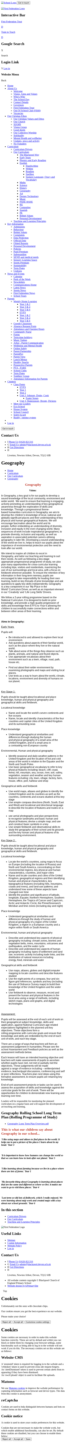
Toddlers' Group (21, 376)
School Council (21, 412)
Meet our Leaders (22, 403)
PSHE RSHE (26, 202)
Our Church (19, 121)
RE (21, 204)
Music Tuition (20, 340)
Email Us (14, 444)
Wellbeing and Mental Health (28, 345)
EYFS (23, 312)
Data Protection (21, 237)
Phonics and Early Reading (33, 160)
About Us (12, 88)
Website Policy (14, 1245)
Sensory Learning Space (25, 260)
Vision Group (20, 127)
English (23, 163)
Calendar (18, 276)
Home (10, 85)
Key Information (15, 224)
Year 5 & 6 (25, 309)
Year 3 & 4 (25, 307)
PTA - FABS (20, 367)
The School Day (21, 99)
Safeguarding (20, 254)
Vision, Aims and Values (25, 94)
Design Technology (29, 196)
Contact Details (21, 102)
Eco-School (19, 406)
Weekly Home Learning (25, 301)
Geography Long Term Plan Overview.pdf (28, 1123)
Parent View (19, 356)
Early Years (25, 157)
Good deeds (19, 130)
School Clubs (20, 370)
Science (23, 185)
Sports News (20, 290)
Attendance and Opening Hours (29, 329)
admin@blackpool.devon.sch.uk (35, 444)
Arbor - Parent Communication (29, 343)
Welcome (18, 91)
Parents (10, 298)
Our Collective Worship (25, 132)
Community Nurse (22, 332)
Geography (25, 190)
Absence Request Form (25, 326)
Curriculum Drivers (23, 149)
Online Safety (20, 348)
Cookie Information (16, 1243)
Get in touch (23, 3)
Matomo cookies (17, 1388)
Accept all (18, 1322)
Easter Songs (32, 398)
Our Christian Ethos (17, 116)
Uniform (18, 271)
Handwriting (32, 166)
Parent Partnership (22, 351)
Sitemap (11, 1240)
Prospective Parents (23, 365)
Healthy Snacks (21, 362)
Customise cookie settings (37, 1322)
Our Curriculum (21, 152)
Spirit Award (20, 415)
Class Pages (19, 384)
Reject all (6, 1322)
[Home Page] (9, 2)
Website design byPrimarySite (22, 1285)
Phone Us (13, 442)
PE (21, 213)
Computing (25, 207)
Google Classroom (23, 323)
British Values (26, 215)
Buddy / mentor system (25, 417)
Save (28, 1439)
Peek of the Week (22, 279)
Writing (29, 168)
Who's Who (19, 96)
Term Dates (19, 268)
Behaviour (19, 229)
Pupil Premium (21, 251)
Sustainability (20, 265)
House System (20, 409)
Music (23, 199)
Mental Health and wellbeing (28, 138)
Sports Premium (21, 262)
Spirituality (19, 135)
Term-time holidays (23, 337)
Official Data (20, 240)
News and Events (15, 273)
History (23, 188)
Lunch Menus (20, 359)
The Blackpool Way (29, 155)
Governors (19, 105)
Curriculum (12, 146)
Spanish (23, 210)
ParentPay (18, 354)
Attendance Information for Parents (31, 379)
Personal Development (31, 218)
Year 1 (23, 390)
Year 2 (23, 392)
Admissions (19, 226)
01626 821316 (26, 442)
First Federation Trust (24, 107)
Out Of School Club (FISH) (27, 110)
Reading (30, 171)
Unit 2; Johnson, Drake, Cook (34, 395)
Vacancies (18, 113)
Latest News (20, 287)
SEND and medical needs (26, 257)
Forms (17, 334)
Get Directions (17, 447)
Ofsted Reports (21, 243)
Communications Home (25, 285)
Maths (23, 182)
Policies (17, 249)
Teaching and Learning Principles (30, 221)
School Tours (20, 296)
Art (21, 193)
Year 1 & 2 (25, 304)
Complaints (19, 235)
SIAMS (17, 124)
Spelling (30, 174)
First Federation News (24, 293)
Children (11, 381)
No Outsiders (20, 143)
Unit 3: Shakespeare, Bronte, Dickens (38, 401)
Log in (7, 68)
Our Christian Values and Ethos (29, 119)
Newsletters (19, 282)
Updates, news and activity (27, 141)
